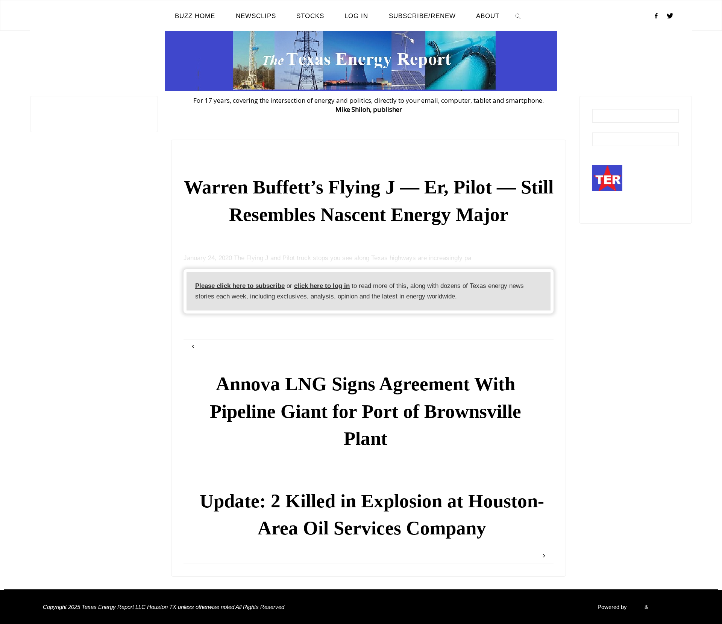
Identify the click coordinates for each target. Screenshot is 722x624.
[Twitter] (670, 15)
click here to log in (322, 285)
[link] (518, 15)
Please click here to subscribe (240, 285)
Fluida (635, 607)
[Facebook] (656, 15)
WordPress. (664, 607)
